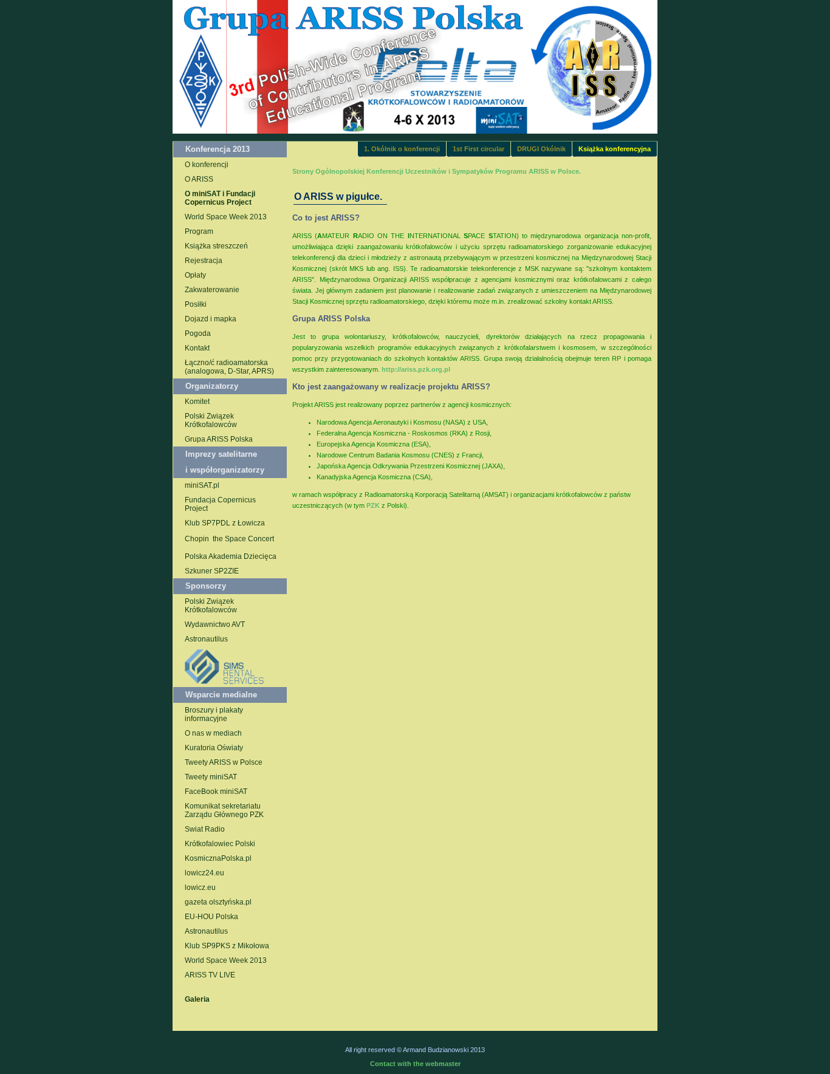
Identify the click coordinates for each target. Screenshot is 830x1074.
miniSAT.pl (202, 485)
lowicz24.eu (204, 873)
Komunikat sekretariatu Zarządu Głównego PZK (224, 810)
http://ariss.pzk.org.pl (416, 369)
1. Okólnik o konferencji (402, 148)
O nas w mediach (213, 733)
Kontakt (197, 348)
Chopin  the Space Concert (229, 539)
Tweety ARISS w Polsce (223, 762)
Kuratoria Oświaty (214, 748)
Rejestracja (203, 260)
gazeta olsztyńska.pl (218, 902)
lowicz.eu (200, 887)
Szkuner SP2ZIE (212, 571)
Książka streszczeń (216, 246)
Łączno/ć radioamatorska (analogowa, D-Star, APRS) (229, 366)
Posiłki (196, 304)
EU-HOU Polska (211, 916)
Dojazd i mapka (210, 319)
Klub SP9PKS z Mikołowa (227, 946)
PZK (373, 505)
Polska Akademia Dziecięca (230, 556)
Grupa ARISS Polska (219, 439)
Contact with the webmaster (415, 1063)
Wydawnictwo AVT (215, 624)
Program (199, 231)
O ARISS (199, 179)
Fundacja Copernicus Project (220, 504)
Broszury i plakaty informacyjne (214, 714)
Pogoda (198, 333)
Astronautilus (206, 639)
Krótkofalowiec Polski (220, 844)
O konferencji (206, 164)
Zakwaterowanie (212, 290)
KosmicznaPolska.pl (218, 858)
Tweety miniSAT (211, 777)
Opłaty (195, 275)
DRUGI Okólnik (541, 148)
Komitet (197, 401)
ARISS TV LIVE (210, 975)
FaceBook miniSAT (216, 791)
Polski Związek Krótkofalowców (211, 420)
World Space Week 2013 (226, 217)
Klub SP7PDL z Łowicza (225, 523)
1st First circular (478, 148)
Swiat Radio (205, 829)
